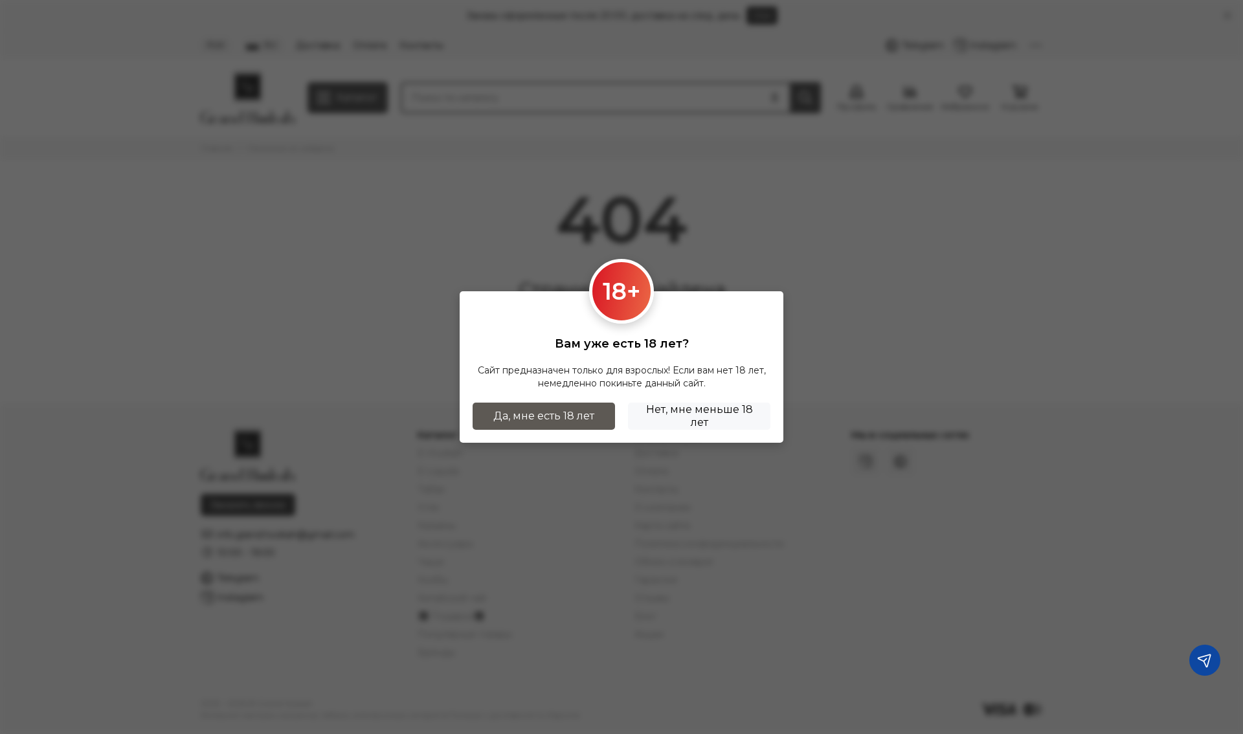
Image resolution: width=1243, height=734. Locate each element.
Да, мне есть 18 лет (543, 416)
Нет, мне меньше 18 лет (699, 415)
